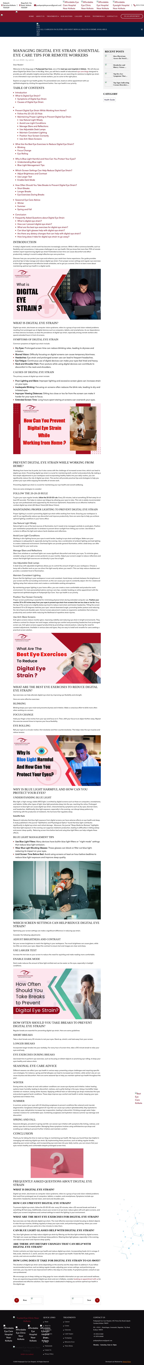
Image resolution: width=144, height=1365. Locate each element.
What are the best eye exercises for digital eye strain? (42, 227)
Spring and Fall (24, 209)
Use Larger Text (24, 176)
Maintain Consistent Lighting (33, 132)
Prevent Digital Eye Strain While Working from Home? (41, 110)
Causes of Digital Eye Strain (30, 102)
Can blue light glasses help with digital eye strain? (41, 230)
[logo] (27, 1321)
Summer (21, 206)
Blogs (87, 16)
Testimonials (99, 16)
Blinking (21, 147)
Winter (20, 203)
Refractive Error (70, 1342)
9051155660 (139, 5)
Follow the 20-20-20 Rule (29, 113)
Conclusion (20, 214)
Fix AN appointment (132, 16)
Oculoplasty (68, 1338)
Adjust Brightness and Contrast (32, 173)
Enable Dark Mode (26, 180)
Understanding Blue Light (29, 162)
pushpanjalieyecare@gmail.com (47, 5)
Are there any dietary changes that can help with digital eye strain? (49, 233)
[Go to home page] (8, 17)
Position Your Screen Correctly (34, 135)
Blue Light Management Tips (30, 165)
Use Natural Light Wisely (31, 120)
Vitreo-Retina (69, 1346)
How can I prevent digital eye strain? (34, 224)
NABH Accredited (27, 1354)
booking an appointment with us (86, 1279)
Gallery (78, 16)
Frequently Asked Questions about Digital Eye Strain (40, 217)
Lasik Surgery (69, 1334)
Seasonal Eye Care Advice (27, 200)
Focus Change (24, 150)
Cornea (67, 1325)
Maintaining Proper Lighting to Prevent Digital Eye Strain (44, 116)
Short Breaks (23, 188)
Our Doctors (66, 16)
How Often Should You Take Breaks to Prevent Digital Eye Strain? (46, 185)
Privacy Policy (49, 1354)
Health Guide (109, 100)
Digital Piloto (127, 1361)
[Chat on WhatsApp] (139, 1096)
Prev (25, 1300)
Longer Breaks (24, 191)
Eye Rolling (22, 153)
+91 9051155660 (98, 1334)
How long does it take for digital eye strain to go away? (43, 236)
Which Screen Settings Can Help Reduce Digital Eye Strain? (43, 170)
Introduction (21, 92)
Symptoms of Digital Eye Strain (32, 99)
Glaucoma (68, 1330)
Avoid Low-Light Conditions (33, 123)
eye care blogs (83, 71)
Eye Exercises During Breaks (30, 194)
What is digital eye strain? (29, 221)
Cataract (67, 1322)
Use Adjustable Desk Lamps (33, 129)
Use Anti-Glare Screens (31, 138)
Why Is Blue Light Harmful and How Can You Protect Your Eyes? (45, 158)
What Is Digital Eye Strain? (27, 95)
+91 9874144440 (98, 1336)
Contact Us (112, 16)
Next (89, 1300)
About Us (40, 16)
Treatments (52, 16)
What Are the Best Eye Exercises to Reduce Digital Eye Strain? (44, 144)
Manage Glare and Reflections (34, 126)
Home (31, 16)
